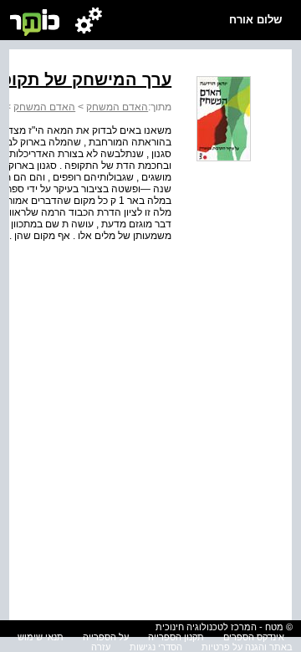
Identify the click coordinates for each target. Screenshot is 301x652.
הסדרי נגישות (156, 647)
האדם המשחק (117, 107)
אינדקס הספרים (253, 637)
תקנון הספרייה (176, 637)
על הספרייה (106, 637)
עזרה (100, 647)
